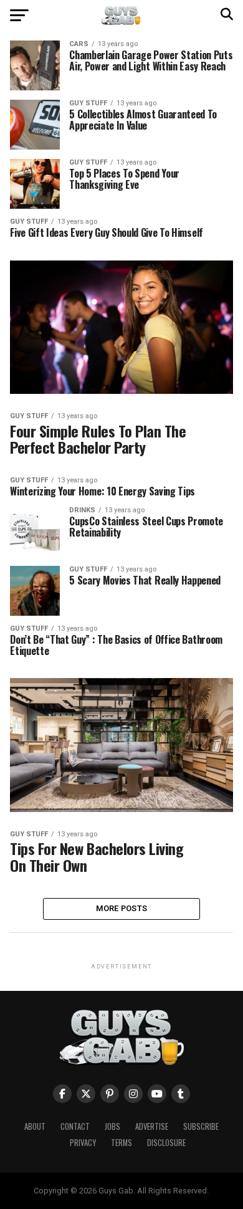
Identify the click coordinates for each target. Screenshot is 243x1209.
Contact (75, 1126)
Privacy (83, 1143)
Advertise (151, 1126)
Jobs (112, 1126)
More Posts (122, 908)
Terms (121, 1143)
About (34, 1126)
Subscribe (201, 1126)
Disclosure (166, 1143)
